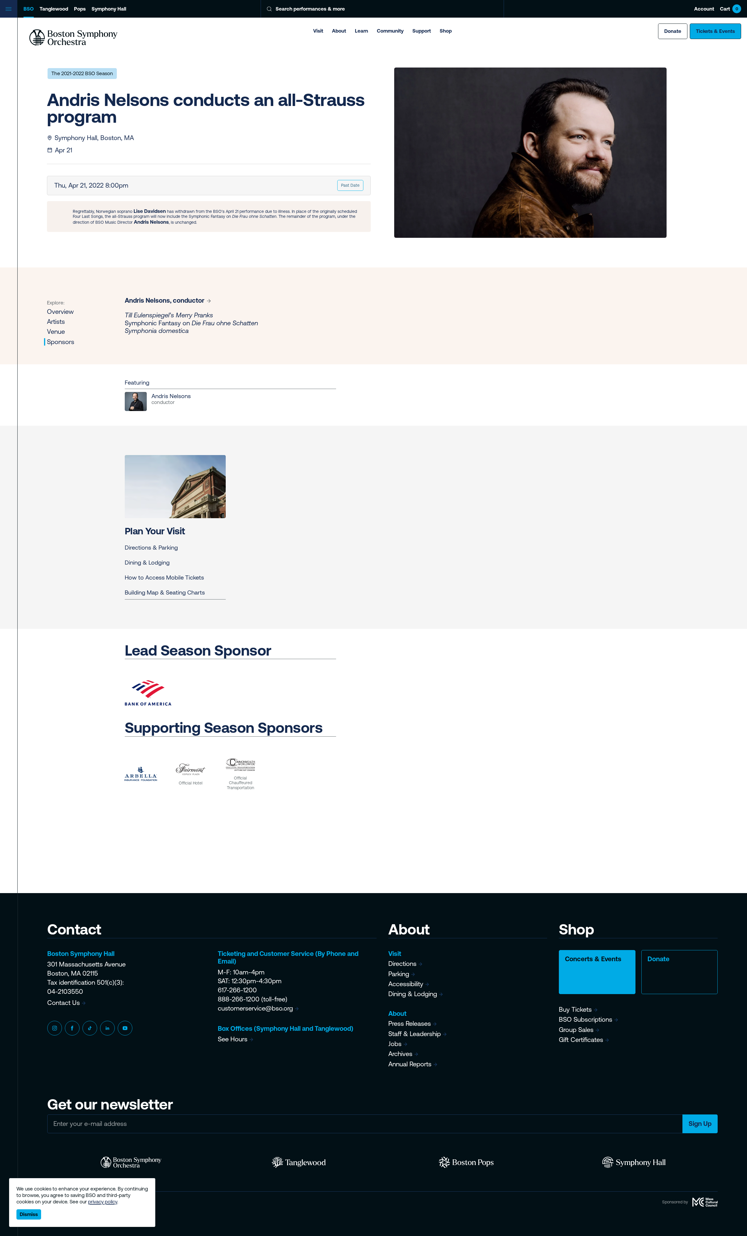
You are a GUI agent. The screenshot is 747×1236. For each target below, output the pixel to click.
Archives (400, 1053)
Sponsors (60, 342)
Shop (446, 31)
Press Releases (409, 1023)
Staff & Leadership (414, 1034)
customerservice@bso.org (255, 1008)
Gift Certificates (581, 1039)
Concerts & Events (593, 959)
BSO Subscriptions (585, 1019)
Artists (56, 321)
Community (390, 31)
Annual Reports (409, 1064)
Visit (318, 31)
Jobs (395, 1044)
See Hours (232, 1039)
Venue (56, 332)
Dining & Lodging (147, 562)
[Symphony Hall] (634, 1162)
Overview (60, 311)
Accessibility (405, 984)
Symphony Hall (109, 9)
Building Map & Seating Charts (165, 592)
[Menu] (9, 9)
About (339, 31)
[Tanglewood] (298, 1162)
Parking (398, 974)
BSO (28, 9)
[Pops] (466, 1162)
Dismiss (29, 1214)
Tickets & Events (715, 31)
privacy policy (102, 1202)
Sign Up (700, 1123)
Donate (672, 31)
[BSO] (131, 1162)
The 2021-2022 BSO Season (82, 73)
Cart (729, 9)
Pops (80, 9)
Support (421, 31)
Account (704, 9)
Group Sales (576, 1029)
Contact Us (63, 1002)
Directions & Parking (151, 547)
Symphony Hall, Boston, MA (94, 138)
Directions (402, 963)
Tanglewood (54, 9)
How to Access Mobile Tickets (164, 577)
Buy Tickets (575, 1009)
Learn (361, 31)
